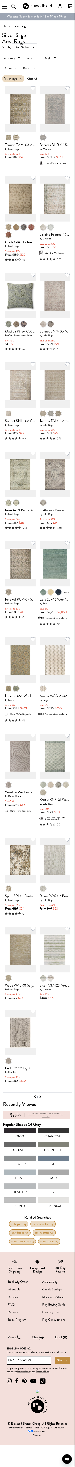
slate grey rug (18, 1224)
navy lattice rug (19, 1233)
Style (48, 57)
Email (58, 1337)
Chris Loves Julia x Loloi (20, 335)
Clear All (32, 79)
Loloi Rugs (13, 149)
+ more (66, 592)
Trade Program (17, 1319)
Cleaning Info (50, 1312)
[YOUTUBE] (33, 1381)
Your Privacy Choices (39, 1433)
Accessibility (49, 1281)
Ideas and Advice (53, 1297)
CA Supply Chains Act (52, 1427)
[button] (70, 6)
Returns (13, 1312)
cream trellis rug (49, 1241)
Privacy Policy (24, 1371)
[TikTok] (43, 1381)
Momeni (47, 149)
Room (8, 68)
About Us (14, 1289)
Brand (27, 68)
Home (6, 25)
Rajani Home (14, 796)
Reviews (13, 1297)
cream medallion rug (22, 1241)
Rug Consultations (53, 1319)
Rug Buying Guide (53, 1304)
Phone (12, 1337)
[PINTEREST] (24, 1381)
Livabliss (47, 238)
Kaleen (11, 700)
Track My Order (18, 1281)
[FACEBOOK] (16, 1381)
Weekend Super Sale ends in (24, 16)
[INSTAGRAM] (9, 1381)
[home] (38, 9)
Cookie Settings (52, 1289)
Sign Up (62, 1360)
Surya (45, 603)
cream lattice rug (44, 1233)
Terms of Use (42, 1371)
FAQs (12, 1304)
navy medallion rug (43, 1224)
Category (9, 57)
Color (30, 57)
